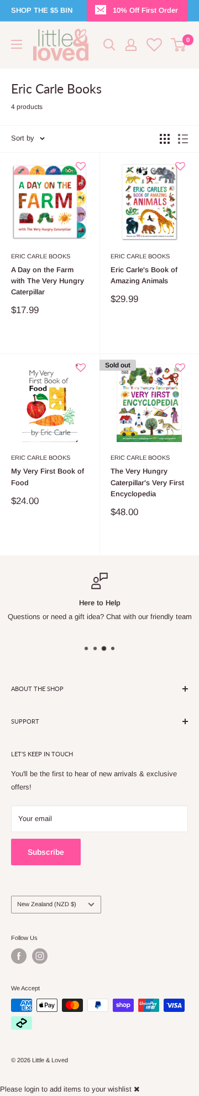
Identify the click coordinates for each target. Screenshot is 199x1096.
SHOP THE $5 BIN (41, 10)
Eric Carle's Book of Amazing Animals (144, 275)
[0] (179, 44)
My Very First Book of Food (47, 476)
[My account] (131, 45)
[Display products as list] (183, 139)
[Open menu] (16, 44)
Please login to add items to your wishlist (66, 1089)
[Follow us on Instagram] (40, 956)
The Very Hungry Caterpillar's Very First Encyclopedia (147, 482)
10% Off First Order (145, 10)
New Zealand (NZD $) (46, 904)
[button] (80, 170)
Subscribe (46, 852)
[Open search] (109, 45)
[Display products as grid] (165, 139)
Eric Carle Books (40, 256)
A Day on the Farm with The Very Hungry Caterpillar (47, 281)
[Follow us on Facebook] (19, 956)
